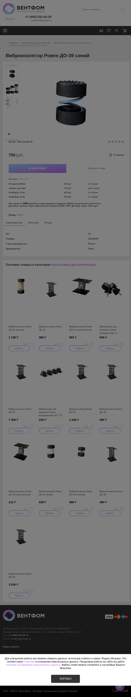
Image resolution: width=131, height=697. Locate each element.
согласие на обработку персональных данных (33, 664)
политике (29, 661)
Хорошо (65, 678)
